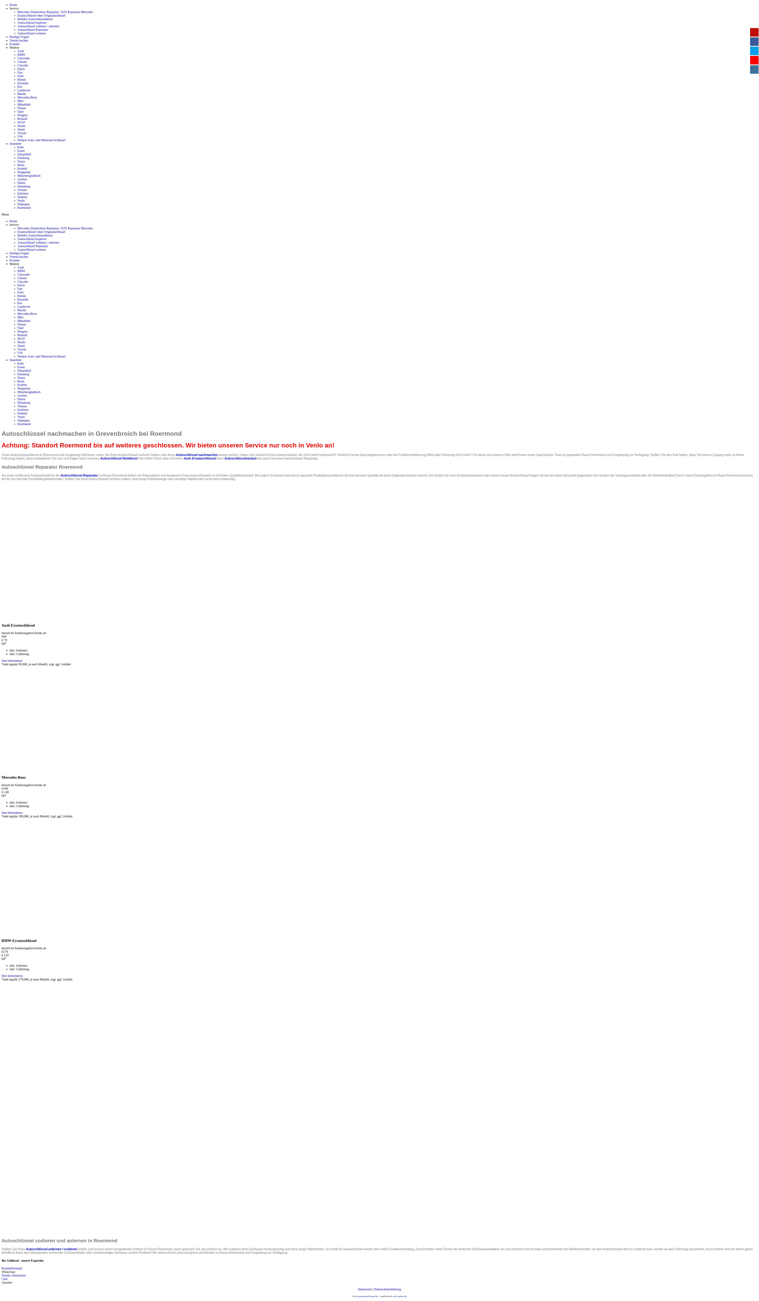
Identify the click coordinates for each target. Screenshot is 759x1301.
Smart (21, 129)
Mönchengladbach (29, 175)
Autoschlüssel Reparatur (32, 29)
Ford (20, 76)
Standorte (15, 143)
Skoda (21, 126)
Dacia (21, 69)
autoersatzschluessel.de (367, 1296)
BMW (21, 54)
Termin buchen (18, 40)
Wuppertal (23, 172)
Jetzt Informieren (12, 812)
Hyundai (22, 83)
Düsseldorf (24, 154)
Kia (19, 86)
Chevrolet (23, 58)
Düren (21, 182)
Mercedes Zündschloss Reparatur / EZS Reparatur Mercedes (55, 12)
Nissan (21, 108)
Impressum (365, 1289)
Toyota (21, 133)
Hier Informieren (12, 976)
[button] (12, 1268)
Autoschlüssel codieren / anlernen (38, 26)
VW (20, 136)
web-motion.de (400, 1296)
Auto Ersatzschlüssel (200, 458)
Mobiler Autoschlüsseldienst (35, 19)
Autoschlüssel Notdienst (118, 458)
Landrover (23, 90)
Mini (20, 101)
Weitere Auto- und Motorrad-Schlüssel (41, 140)
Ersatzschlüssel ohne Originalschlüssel (41, 15)
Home (13, 5)
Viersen (22, 190)
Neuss (21, 161)
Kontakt (14, 44)
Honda (21, 79)
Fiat (19, 72)
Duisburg (23, 158)
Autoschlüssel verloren (31, 33)
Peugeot (22, 115)
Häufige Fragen (19, 37)
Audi (20, 51)
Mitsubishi (23, 104)
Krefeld (22, 168)
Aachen (22, 179)
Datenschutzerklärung (387, 1289)
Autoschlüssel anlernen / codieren (51, 1249)
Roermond (24, 207)
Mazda (21, 93)
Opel (20, 111)
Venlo (21, 200)
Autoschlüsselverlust (240, 458)
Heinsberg (23, 186)
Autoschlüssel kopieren (31, 22)
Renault (22, 118)
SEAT (21, 122)
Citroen (22, 61)
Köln (20, 147)
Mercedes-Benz (27, 97)
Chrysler (22, 65)
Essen (21, 150)
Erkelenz (22, 193)
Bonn (20, 165)
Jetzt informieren (12, 660)
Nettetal (22, 197)
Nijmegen (23, 204)
